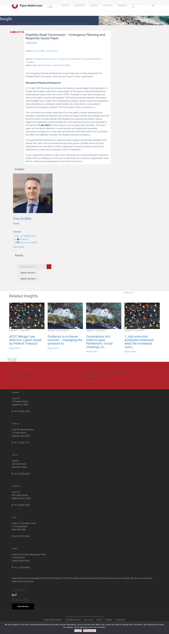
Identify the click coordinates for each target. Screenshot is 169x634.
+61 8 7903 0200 (22, 474)
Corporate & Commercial (69, 59)
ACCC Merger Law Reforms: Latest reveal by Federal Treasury (25, 340)
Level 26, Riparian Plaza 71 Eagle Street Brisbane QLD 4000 (23, 432)
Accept (78, 631)
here (93, 107)
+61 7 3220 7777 (22, 442)
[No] (165, 627)
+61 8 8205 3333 (22, 411)
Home (3, 23)
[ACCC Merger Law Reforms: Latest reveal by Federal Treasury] (26, 315)
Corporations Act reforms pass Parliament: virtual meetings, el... (99, 342)
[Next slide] (14, 360)
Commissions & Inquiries (44, 59)
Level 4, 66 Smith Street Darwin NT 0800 (19, 464)
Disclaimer (108, 620)
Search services (28, 278)
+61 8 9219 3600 (22, 536)
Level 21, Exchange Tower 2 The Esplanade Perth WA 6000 (24, 526)
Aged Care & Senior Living (44, 65)
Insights (11, 23)
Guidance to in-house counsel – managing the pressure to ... (65, 340)
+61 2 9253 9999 (22, 567)
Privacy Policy (120, 620)
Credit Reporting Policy (73, 620)
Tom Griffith (39, 51)
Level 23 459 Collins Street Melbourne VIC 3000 (21, 495)
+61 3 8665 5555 (22, 505)
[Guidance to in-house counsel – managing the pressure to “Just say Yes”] (65, 315)
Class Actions (88, 620)
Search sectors (27, 272)
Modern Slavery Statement (53, 620)
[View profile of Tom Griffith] (36, 193)
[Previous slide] (9, 360)
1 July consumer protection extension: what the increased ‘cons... (139, 342)
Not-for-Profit (64, 65)
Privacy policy (89, 631)
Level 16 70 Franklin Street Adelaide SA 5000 (20, 401)
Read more (14, 348)
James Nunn (52, 51)
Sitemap (99, 620)
